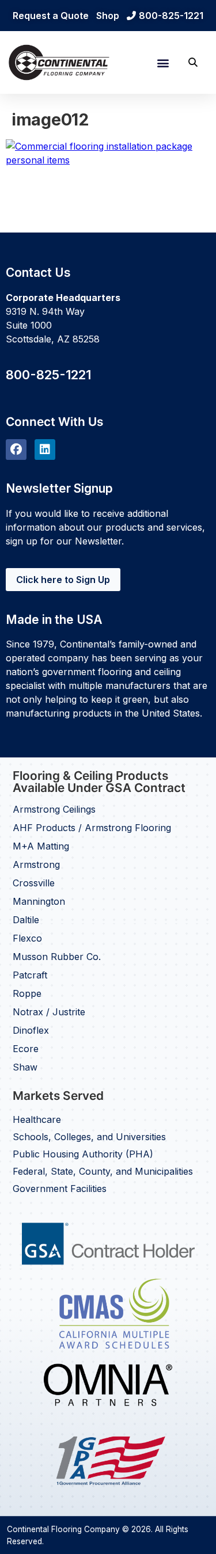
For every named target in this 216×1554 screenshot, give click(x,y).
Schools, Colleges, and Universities (89, 1136)
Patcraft (30, 975)
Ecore (26, 1048)
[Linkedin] (45, 449)
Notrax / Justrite (49, 1012)
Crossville (34, 883)
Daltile (26, 919)
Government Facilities (60, 1188)
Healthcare (37, 1119)
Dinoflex (31, 1030)
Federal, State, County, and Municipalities (103, 1171)
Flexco (27, 938)
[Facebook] (16, 449)
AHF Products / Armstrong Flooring (92, 827)
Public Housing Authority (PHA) (83, 1154)
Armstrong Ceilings (54, 809)
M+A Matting (41, 846)
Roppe (27, 993)
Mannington (39, 901)
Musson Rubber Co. (57, 956)
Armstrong (36, 864)
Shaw (25, 1067)
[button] (162, 62)
